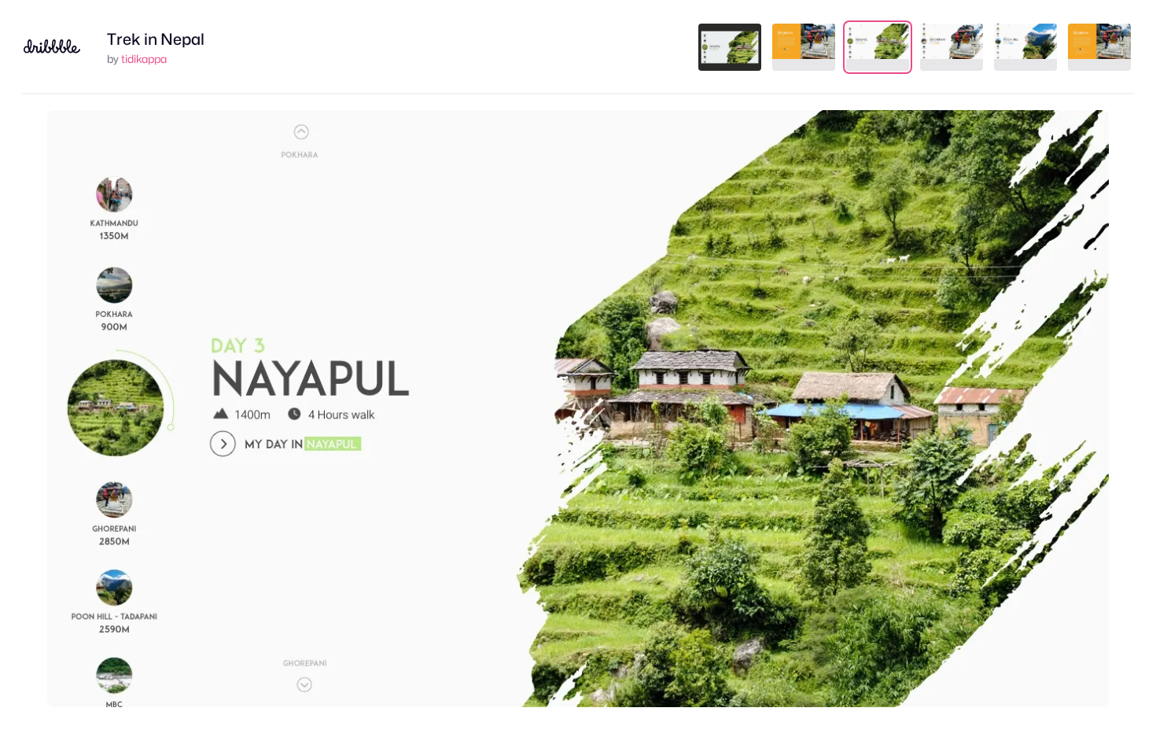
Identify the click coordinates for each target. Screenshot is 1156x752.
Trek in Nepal (155, 39)
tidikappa (144, 58)
